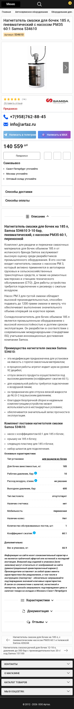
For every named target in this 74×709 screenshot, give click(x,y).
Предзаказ (22, 155)
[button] (66, 67)
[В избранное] (57, 156)
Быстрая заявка (48, 156)
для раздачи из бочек (54, 458)
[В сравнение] (67, 156)
